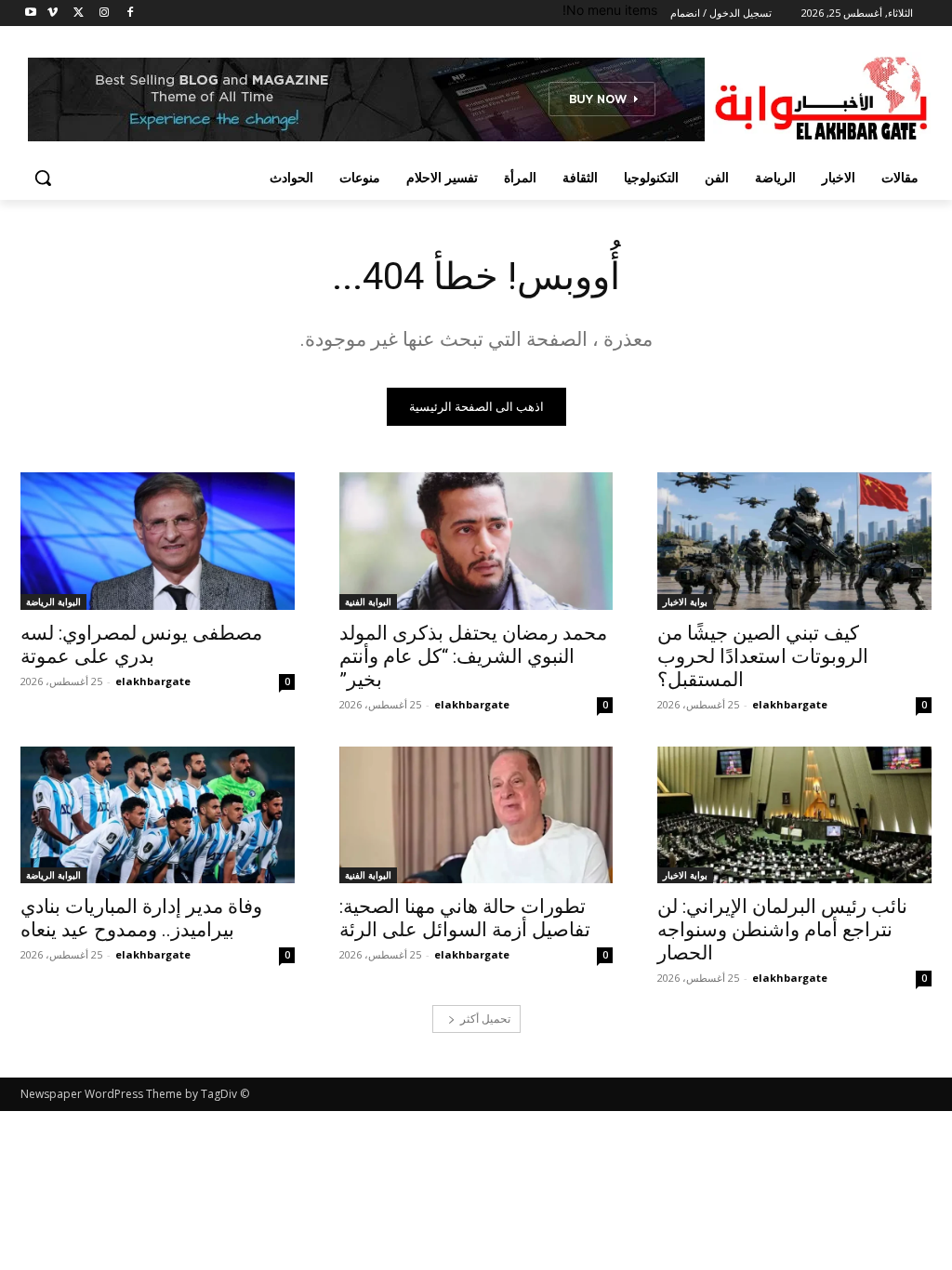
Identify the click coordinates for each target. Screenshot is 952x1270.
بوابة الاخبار (685, 601)
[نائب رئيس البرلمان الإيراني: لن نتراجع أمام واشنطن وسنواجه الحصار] (794, 815)
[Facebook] (129, 13)
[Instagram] (103, 13)
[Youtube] (31, 13)
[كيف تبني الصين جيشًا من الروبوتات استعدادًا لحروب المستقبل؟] (794, 540)
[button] (42, 177)
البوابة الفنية (368, 601)
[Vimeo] (52, 13)
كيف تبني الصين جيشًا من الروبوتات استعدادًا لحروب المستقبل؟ (762, 656)
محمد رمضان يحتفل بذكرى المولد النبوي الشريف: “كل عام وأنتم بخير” (473, 656)
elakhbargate (789, 704)
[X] (78, 13)
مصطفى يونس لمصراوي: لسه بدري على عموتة (141, 645)
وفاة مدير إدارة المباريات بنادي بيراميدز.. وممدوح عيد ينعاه (141, 918)
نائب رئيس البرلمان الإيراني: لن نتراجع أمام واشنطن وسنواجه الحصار (782, 929)
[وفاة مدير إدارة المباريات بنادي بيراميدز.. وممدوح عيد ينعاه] (157, 815)
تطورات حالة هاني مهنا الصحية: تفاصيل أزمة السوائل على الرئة (464, 918)
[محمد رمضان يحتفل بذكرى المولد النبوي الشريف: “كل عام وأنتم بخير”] (476, 540)
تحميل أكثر (485, 1018)
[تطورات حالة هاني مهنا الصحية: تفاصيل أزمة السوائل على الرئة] (476, 815)
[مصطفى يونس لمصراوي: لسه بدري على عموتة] (157, 540)
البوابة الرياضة (53, 601)
